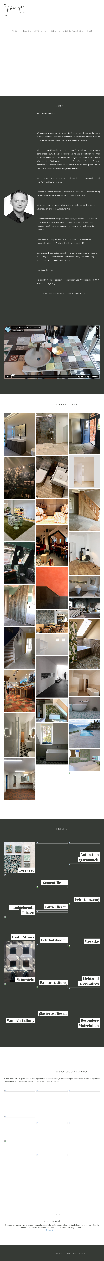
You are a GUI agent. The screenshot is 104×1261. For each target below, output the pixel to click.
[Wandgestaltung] (19, 1003)
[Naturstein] (19, 961)
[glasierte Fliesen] (52, 1001)
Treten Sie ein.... (52, 1230)
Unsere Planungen (73, 31)
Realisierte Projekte (34, 31)
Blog (90, 31)
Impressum (71, 1253)
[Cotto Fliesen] (52, 898)
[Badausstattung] (52, 964)
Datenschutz (84, 1253)
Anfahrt (60, 1253)
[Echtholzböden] (52, 926)
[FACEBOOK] (97, 1255)
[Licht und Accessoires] (84, 965)
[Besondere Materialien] (84, 1008)
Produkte (54, 31)
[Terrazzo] (19, 857)
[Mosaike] (84, 923)
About (15, 31)
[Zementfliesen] (52, 863)
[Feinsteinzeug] (84, 882)
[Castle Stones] (19, 928)
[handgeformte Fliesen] (19, 894)
